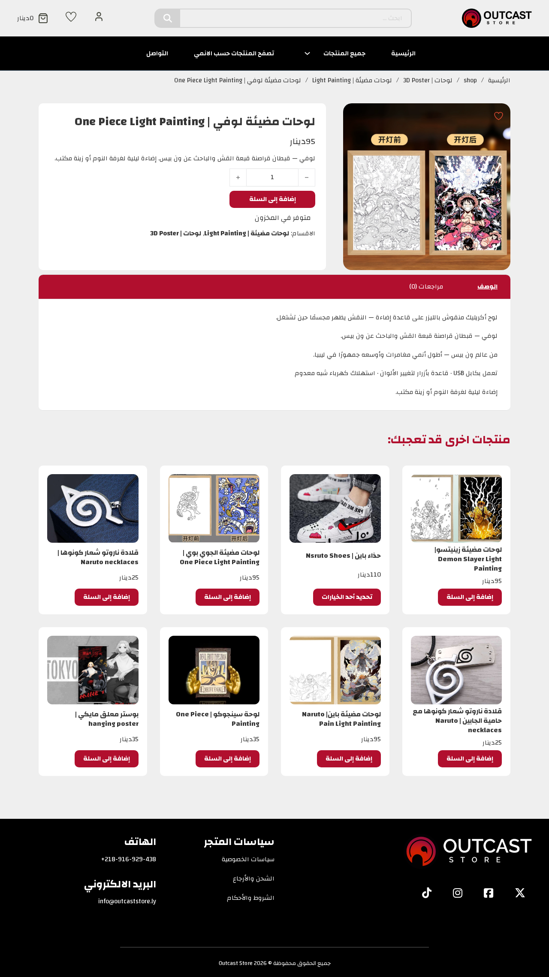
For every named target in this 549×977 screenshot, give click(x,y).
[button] (470, 597)
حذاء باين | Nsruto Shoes (343, 555)
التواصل (157, 53)
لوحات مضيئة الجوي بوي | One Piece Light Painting (219, 557)
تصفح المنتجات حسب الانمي (234, 53)
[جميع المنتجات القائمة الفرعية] (307, 53)
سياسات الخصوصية (248, 859)
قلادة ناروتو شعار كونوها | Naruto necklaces (98, 557)
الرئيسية (403, 53)
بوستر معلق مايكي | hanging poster (107, 719)
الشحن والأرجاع (253, 878)
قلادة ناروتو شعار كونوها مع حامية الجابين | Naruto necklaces (457, 721)
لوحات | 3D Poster (427, 80)
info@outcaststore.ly (127, 901)
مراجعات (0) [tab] (426, 286)
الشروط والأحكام (250, 898)
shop (470, 80)
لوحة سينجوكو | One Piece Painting (217, 719)
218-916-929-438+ (128, 859)
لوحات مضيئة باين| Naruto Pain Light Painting (341, 719)
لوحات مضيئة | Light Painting (352, 80)
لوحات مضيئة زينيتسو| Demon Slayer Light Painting (468, 559)
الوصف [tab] (487, 286)
